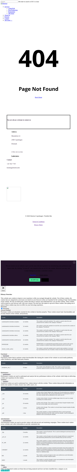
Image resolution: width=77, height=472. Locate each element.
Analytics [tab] (3, 379)
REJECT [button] (45, 280)
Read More (33, 275)
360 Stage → (10, 256)
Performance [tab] (4, 372)
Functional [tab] (4, 354)
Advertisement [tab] (5, 419)
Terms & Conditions (38, 221)
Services (8, 234)
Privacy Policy (38, 225)
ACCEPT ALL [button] (35, 280)
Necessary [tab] (4, 306)
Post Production (16, 239)
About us (9, 248)
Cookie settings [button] (44, 275)
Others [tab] (3, 465)
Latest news (15, 156)
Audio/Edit (13, 237)
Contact (8, 254)
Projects (8, 251)
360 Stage (12, 245)
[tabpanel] (38, 331)
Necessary (6, 308)
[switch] (1, 355)
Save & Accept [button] (5, 470)
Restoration (14, 242)
